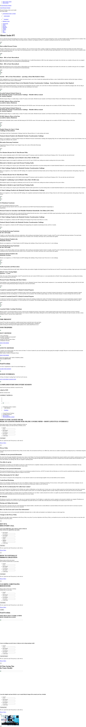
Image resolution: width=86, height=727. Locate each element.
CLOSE (2, 609)
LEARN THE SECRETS (5, 368)
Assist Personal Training (5, 7)
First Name (5, 430)
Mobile (4, 540)
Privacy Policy (6, 415)
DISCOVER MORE (4, 342)
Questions (6, 410)
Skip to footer (5, 2)
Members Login (6, 21)
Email (4, 427)
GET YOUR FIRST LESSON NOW (8, 379)
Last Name (5, 433)
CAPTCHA (5, 435)
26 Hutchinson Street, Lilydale (9, 13)
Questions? (6, 19)
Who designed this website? (9, 416)
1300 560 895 (7, 16)
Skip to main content (7, 1)
